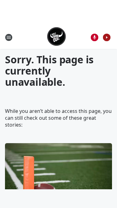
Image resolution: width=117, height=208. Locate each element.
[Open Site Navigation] (8, 37)
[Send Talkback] (94, 37)
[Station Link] (56, 37)
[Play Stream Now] (106, 37)
